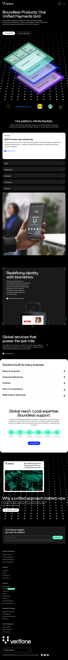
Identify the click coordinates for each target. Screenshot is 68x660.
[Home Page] (7, 3)
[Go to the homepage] (16, 640)
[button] (64, 3)
